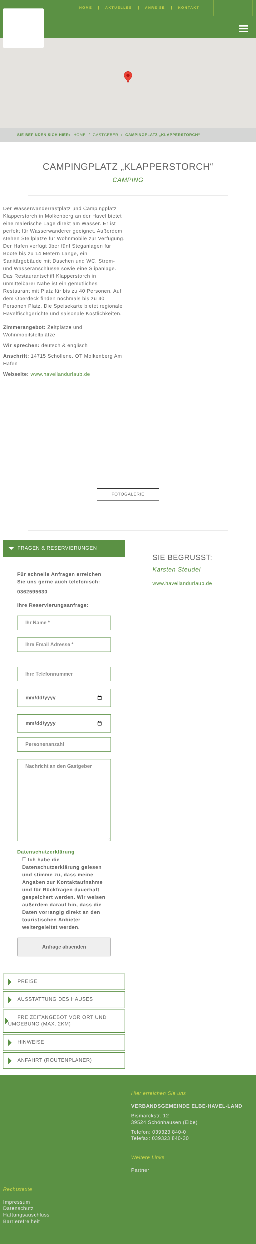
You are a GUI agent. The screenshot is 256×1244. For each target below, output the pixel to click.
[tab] (64, 548)
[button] (60, 548)
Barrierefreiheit (21, 1221)
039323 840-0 (169, 1132)
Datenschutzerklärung (46, 852)
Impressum (16, 1202)
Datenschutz (18, 1208)
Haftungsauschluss (26, 1215)
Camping (128, 180)
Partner (140, 1170)
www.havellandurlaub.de (182, 583)
